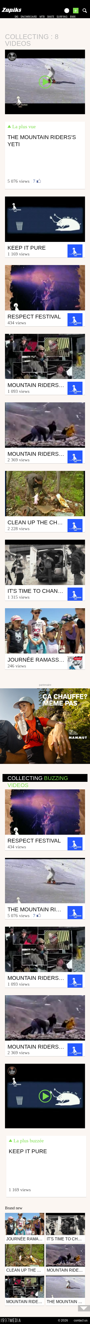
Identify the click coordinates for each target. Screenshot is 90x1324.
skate (50, 16)
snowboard (29, 16)
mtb (42, 16)
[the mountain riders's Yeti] (45, 82)
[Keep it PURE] (45, 1096)
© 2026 (63, 1320)
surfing (62, 16)
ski (16, 16)
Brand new (13, 1208)
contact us (81, 1320)
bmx (73, 16)
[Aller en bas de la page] (84, 1308)
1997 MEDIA (12, 1320)
